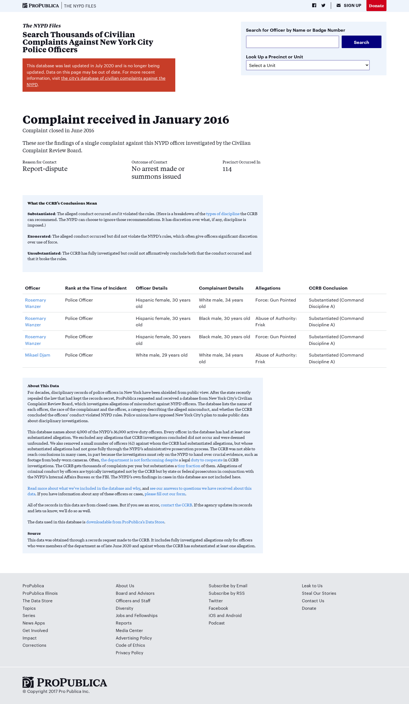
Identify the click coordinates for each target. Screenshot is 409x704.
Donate (376, 5)
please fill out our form (165, 493)
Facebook (218, 608)
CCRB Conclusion (328, 288)
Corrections (34, 645)
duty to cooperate (207, 459)
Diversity (124, 608)
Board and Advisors (135, 593)
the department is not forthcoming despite (139, 459)
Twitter (216, 600)
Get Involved (35, 630)
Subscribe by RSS (227, 593)
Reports (124, 623)
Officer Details (151, 288)
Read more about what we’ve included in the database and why (84, 488)
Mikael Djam (37, 355)
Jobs (120, 615)
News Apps (34, 623)
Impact (30, 638)
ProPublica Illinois (40, 593)
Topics (29, 608)
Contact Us (313, 600)
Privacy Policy (129, 652)
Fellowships (145, 615)
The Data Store (38, 600)
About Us (125, 585)
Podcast (217, 623)
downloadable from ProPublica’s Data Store (125, 521)
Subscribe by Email (228, 585)
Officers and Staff (133, 600)
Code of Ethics (130, 645)
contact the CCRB (176, 505)
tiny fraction (189, 465)
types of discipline (223, 213)
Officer (32, 288)
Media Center (129, 630)
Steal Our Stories (319, 593)
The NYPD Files (80, 6)
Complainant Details (221, 288)
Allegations (267, 288)
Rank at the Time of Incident (96, 288)
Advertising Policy (134, 638)
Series (29, 615)
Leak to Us (312, 585)
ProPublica (33, 585)
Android (234, 615)
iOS (212, 615)
